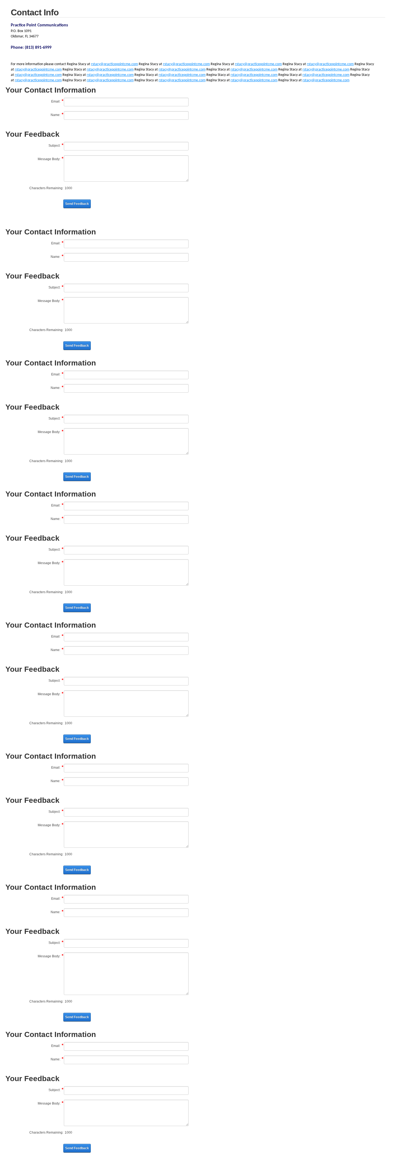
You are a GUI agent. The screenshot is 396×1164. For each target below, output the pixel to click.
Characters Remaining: (46, 188)
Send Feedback (77, 204)
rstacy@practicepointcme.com (114, 64)
